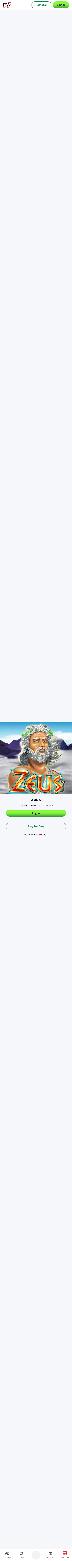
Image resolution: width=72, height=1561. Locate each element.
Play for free (36, 826)
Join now (43, 834)
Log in (61, 5)
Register (41, 5)
